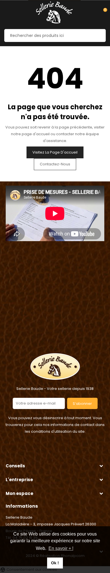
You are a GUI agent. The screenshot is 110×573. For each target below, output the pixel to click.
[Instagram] (62, 451)
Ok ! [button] (55, 563)
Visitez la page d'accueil (55, 152)
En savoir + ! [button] (61, 548)
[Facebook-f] (48, 451)
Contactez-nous (55, 164)
